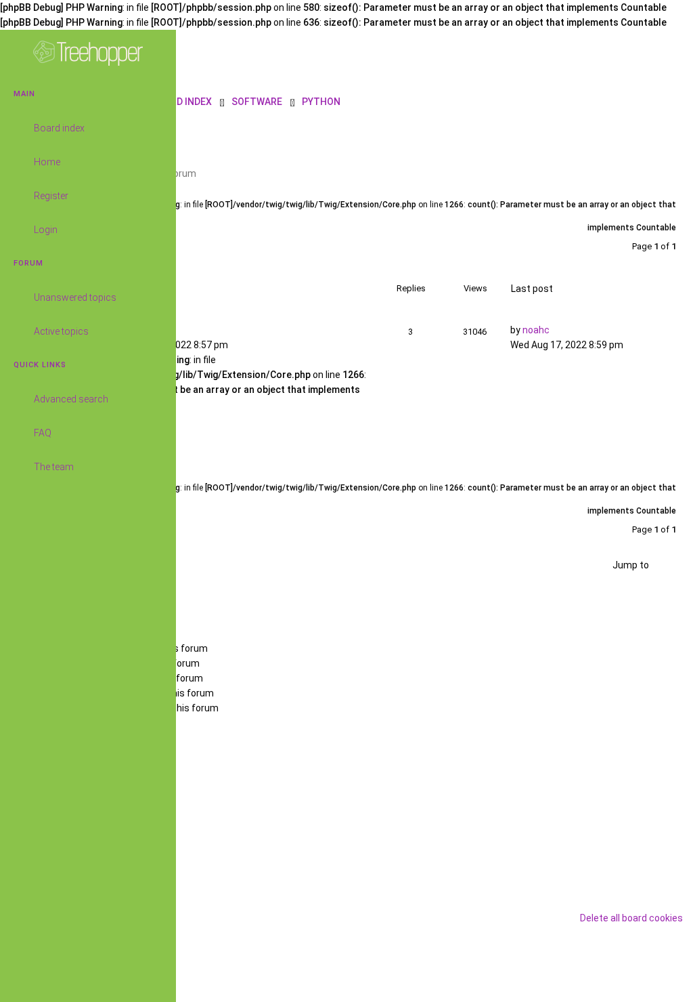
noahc (536, 330)
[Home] (88, 53)
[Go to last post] (560, 327)
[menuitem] (662, 101)
